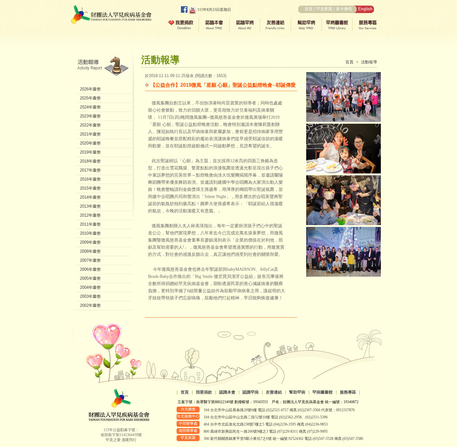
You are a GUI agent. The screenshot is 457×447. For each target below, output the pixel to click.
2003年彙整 (90, 296)
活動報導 (369, 62)
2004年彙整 (90, 287)
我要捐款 (204, 392)
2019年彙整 (90, 152)
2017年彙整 (90, 170)
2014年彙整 (90, 197)
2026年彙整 (90, 89)
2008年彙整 (90, 251)
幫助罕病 (297, 392)
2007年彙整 (90, 260)
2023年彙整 (90, 116)
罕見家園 (324, 9)
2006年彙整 (90, 269)
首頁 (309, 9)
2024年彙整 (90, 107)
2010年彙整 (90, 233)
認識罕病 (250, 392)
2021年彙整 (90, 134)
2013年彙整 (90, 206)
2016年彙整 (90, 179)
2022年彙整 (90, 125)
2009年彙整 (90, 242)
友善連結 (274, 392)
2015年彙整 (90, 188)
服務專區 (348, 392)
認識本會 (227, 392)
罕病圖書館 (322, 392)
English (365, 8)
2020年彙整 (90, 143)
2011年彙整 (90, 224)
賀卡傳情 (344, 9)
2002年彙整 (90, 305)
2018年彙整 (90, 161)
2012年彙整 (90, 215)
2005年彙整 (90, 278)
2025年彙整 (90, 98)
